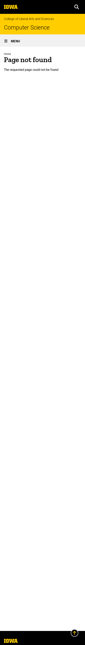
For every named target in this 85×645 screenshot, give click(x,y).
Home (7, 53)
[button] (76, 7)
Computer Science (27, 27)
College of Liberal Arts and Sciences (29, 19)
